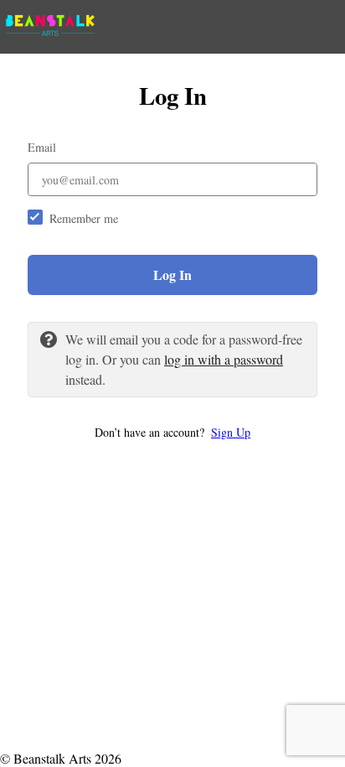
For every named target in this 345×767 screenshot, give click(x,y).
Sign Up (230, 432)
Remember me (83, 218)
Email (42, 147)
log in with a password (223, 359)
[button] (172, 432)
